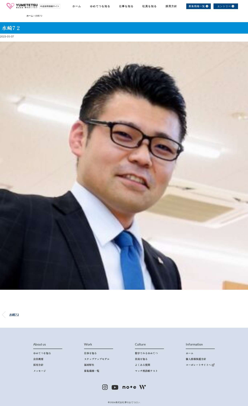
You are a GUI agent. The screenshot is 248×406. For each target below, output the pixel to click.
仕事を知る (126, 6)
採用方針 (171, 6)
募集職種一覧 (197, 6)
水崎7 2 (14, 314)
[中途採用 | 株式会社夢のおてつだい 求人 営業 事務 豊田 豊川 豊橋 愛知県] (33, 5)
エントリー (224, 6)
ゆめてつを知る (100, 6)
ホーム (76, 6)
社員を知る (149, 6)
